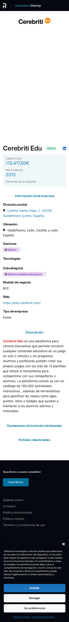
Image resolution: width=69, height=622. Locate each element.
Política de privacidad (43, 617)
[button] (63, 544)
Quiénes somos (13, 500)
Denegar (34, 598)
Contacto (9, 506)
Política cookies (21, 617)
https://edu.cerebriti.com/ (22, 303)
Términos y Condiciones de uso (24, 525)
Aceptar (34, 587)
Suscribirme (16, 482)
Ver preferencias (34, 608)
